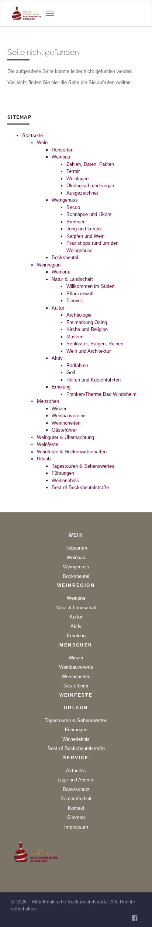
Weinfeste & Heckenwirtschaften (72, 451)
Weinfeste (47, 444)
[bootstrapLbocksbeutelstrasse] (27, 13)
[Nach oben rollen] (137, 912)
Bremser (75, 221)
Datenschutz (76, 789)
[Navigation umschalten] (50, 13)
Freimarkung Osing (86, 322)
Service (76, 757)
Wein (42, 142)
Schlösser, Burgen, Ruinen (94, 343)
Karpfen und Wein (85, 236)
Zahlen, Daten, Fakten (90, 164)
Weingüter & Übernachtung (65, 437)
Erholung (61, 387)
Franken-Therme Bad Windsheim (101, 394)
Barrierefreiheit (76, 798)
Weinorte (61, 272)
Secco (73, 207)
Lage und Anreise (76, 780)
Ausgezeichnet (82, 193)
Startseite (32, 135)
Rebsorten (62, 150)
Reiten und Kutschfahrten (93, 380)
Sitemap (76, 817)
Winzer (59, 408)
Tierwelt (74, 300)
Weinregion (49, 265)
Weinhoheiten (66, 423)
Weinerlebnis (65, 480)
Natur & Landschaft (72, 279)
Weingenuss (65, 200)
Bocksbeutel (65, 257)
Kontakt (76, 808)
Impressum (76, 827)
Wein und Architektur (88, 351)
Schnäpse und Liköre (88, 214)
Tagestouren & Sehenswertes (83, 466)
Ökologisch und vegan (90, 185)
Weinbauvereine (69, 415)
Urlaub (44, 458)
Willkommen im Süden (90, 286)
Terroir (73, 171)
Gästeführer (64, 430)
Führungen (63, 473)
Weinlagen (77, 178)
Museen (74, 336)
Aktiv (57, 358)
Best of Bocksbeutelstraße (80, 487)
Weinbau (61, 157)
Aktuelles (76, 770)
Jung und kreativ (84, 228)
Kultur (58, 308)
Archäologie (78, 315)
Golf (70, 372)
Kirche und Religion (87, 329)
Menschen (48, 401)
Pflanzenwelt (80, 293)
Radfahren (77, 365)
